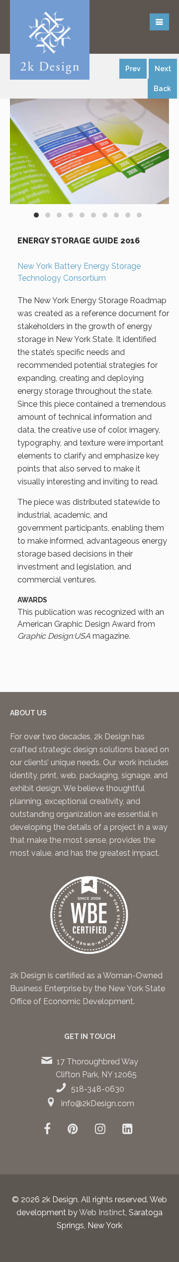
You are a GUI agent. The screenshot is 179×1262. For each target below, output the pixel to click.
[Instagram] (100, 1130)
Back (162, 89)
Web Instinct (102, 1212)
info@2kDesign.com (97, 1103)
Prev (133, 69)
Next (163, 69)
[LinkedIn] (127, 1130)
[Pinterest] (73, 1130)
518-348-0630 (97, 1089)
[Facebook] (47, 1130)
